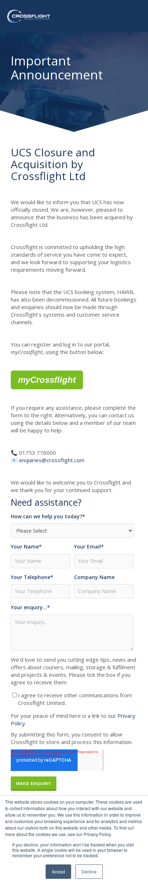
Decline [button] (89, 871)
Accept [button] (58, 871)
